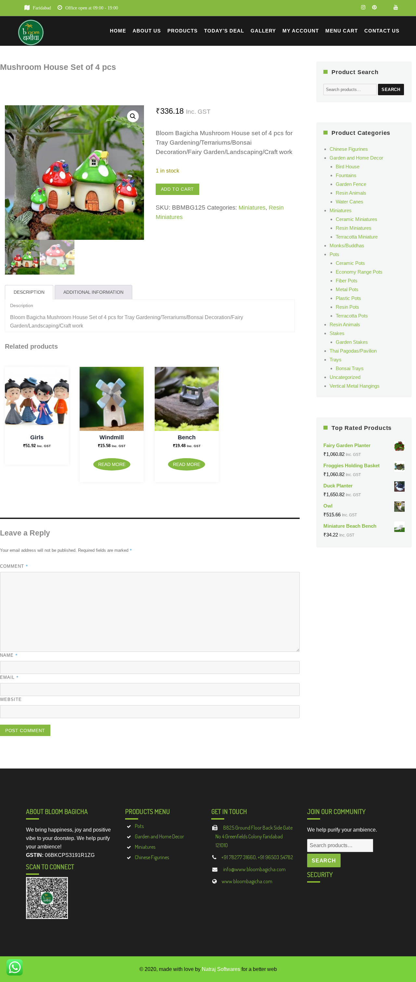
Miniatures (252, 207)
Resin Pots (347, 307)
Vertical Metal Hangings (355, 386)
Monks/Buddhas (347, 245)
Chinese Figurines (349, 149)
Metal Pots (347, 289)
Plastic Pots (348, 298)
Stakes (337, 333)
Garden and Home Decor (356, 158)
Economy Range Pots (359, 272)
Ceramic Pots (350, 263)
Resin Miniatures (353, 228)
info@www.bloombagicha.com (254, 869)
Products (182, 30)
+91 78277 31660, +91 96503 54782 (257, 857)
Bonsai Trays (350, 368)
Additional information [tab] (93, 292)
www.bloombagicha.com (247, 881)
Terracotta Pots (352, 315)
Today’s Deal (224, 30)
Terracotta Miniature (357, 236)
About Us (147, 30)
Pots (334, 254)
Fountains (346, 175)
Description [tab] (29, 292)
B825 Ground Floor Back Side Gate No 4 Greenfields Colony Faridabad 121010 (253, 836)
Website (11, 699)
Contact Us (381, 30)
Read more (111, 464)
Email (9, 677)
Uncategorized (345, 377)
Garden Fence (351, 184)
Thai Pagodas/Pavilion (353, 351)
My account (300, 30)
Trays (336, 359)
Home (118, 30)
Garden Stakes (352, 342)
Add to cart (177, 189)
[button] (133, 116)
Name (9, 655)
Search (391, 89)
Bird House (347, 166)
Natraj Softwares (221, 969)
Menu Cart (341, 30)
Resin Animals (351, 193)
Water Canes (349, 201)
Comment (14, 566)
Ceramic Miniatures (356, 219)
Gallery (263, 30)
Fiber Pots (347, 280)
